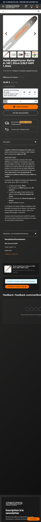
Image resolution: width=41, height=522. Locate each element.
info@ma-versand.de (11, 254)
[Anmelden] (26, 6)
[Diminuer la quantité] (5, 101)
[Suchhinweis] (3, 11)
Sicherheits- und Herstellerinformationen (15, 233)
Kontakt (34, 519)
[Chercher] (38, 11)
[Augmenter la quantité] (36, 101)
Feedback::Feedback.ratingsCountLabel (24, 71)
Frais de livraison (10, 86)
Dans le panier (22, 107)
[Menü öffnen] (3, 6)
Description (6, 142)
